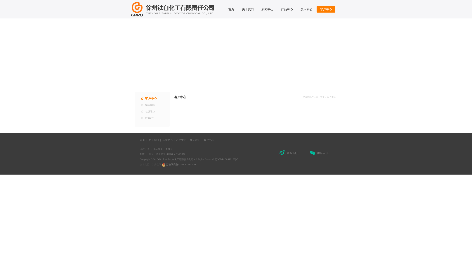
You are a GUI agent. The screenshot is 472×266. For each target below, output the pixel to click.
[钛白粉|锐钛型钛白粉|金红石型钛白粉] (173, 9)
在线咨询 (150, 111)
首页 (231, 9)
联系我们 (150, 118)
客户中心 (326, 9)
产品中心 (287, 9)
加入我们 (306, 9)
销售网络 (150, 105)
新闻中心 (267, 9)
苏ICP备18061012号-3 (226, 159)
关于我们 (248, 9)
